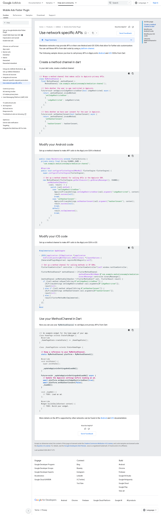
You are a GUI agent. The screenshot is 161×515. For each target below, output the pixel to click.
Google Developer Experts (44, 472)
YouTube (80, 483)
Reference (17, 15)
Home (41, 27)
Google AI (118, 500)
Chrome (122, 468)
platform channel (87, 48)
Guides (6, 15)
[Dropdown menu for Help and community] (76, 3)
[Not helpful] (133, 27)
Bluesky (80, 468)
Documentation (35, 3)
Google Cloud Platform (101, 500)
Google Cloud (124, 483)
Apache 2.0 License (43, 446)
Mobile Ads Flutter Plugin (16, 10)
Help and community (66, 3)
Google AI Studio (125, 476)
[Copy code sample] (133, 73)
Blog (78, 464)
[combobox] (119, 3)
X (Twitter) (81, 480)
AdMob (16, 2)
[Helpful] (129, 27)
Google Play (123, 487)
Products (49, 27)
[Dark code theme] (129, 73)
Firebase (122, 472)
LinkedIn (80, 476)
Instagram (80, 472)
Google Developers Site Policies (75, 446)
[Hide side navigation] (28, 510)
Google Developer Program (45, 464)
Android (102, 53)
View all (121, 491)
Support (52, 15)
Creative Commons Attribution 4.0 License (98, 443)
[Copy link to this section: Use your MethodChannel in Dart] (84, 319)
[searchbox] (16, 23)
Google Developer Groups (44, 468)
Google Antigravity (125, 480)
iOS (110, 53)
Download (41, 15)
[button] (15, 52)
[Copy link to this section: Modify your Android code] (75, 144)
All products (131, 500)
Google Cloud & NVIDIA (43, 480)
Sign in (155, 3)
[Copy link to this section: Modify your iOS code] (70, 236)
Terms (37, 510)
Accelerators (39, 476)
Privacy (44, 510)
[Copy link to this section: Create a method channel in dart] (83, 62)
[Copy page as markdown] (93, 33)
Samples (49, 3)
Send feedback (125, 33)
